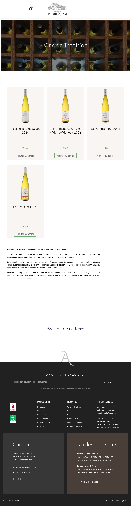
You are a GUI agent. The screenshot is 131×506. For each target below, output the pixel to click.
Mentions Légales (119, 500)
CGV (105, 500)
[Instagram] (19, 479)
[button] (97, 10)
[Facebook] (14, 479)
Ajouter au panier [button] (25, 155)
